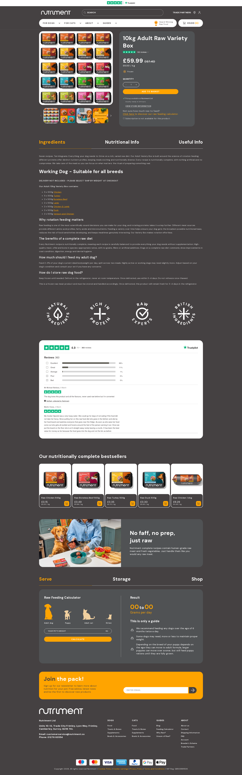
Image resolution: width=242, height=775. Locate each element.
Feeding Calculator (164, 729)
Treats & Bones (114, 729)
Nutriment (92, 769)
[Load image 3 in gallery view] (84, 115)
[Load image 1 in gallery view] (51, 115)
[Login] (199, 12)
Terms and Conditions (154, 769)
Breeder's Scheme (189, 743)
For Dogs (49, 23)
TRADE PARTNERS (182, 12)
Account (185, 740)
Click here (129, 114)
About (89, 23)
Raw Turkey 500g (116, 497)
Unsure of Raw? (163, 736)
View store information (138, 106)
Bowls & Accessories (117, 736)
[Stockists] (194, 12)
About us (185, 725)
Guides (107, 23)
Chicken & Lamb (61, 206)
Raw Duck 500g (148, 497)
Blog (158, 725)
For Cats (69, 23)
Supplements (113, 733)
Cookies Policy (105, 769)
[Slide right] (111, 116)
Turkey (57, 195)
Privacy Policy (136, 769)
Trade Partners (187, 747)
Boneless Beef (60, 199)
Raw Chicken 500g (51, 497)
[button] (50, 23)
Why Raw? (161, 733)
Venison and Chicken (64, 214)
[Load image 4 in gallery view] (100, 115)
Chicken (57, 192)
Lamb (56, 203)
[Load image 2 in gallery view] (67, 115)
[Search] (85, 12)
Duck (56, 210)
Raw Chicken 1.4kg (182, 497)
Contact (185, 729)
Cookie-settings (120, 769)
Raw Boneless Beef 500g (87, 497)
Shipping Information (190, 733)
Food (110, 725)
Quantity (128, 79)
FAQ (182, 736)
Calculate (78, 639)
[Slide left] (41, 116)
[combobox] (122, 12)
